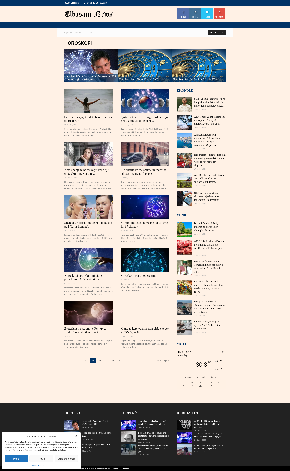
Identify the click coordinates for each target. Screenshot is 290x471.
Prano (16, 458)
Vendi (182, 215)
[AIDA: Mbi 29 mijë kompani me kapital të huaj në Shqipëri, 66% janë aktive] (184, 122)
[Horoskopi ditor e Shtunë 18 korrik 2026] (145, 65)
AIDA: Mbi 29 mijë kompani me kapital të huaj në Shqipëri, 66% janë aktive (209, 120)
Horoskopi (79, 32)
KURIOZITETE (189, 413)
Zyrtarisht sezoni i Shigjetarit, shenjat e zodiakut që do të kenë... (145, 119)
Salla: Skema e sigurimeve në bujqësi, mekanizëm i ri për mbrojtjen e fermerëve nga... (209, 102)
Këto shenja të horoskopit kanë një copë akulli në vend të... (86, 171)
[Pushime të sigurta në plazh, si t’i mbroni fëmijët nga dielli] (184, 449)
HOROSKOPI (74, 413)
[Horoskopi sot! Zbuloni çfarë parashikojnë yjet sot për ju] (88, 260)
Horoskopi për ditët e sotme (138, 275)
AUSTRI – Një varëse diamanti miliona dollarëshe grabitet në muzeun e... (207, 424)
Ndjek (195, 9)
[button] (76, 435)
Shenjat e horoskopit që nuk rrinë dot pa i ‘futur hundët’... (88, 224)
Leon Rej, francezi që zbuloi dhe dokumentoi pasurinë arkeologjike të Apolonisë (153, 436)
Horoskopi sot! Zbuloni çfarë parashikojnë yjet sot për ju (83, 277)
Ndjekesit (207, 9)
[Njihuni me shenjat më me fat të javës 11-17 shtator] (145, 207)
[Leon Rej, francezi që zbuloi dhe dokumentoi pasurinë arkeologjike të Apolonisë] (128, 436)
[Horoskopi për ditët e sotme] (145, 260)
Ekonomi (185, 90)
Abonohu (219, 9)
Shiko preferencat (66, 458)
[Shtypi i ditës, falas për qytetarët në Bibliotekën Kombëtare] (184, 327)
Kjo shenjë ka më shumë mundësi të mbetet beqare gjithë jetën (143, 171)
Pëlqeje (183, 9)
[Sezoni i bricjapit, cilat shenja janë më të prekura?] (88, 101)
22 (86, 360)
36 (113, 360)
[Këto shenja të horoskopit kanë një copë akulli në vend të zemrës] (88, 154)
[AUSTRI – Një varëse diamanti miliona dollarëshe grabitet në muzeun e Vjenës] (184, 425)
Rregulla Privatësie (38, 465)
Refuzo (41, 458)
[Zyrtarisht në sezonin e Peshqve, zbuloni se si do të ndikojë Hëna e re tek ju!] (88, 313)
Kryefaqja (68, 32)
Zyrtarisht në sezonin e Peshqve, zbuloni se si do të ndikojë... (85, 330)
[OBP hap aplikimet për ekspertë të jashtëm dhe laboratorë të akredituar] (184, 198)
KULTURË (129, 413)
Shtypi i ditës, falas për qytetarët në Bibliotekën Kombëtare (207, 325)
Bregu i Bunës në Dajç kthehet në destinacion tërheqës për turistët (206, 227)
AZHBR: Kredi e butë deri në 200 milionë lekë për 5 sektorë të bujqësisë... (209, 178)
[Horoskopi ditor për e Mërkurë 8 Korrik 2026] (199, 65)
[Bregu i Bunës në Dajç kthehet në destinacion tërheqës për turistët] (184, 229)
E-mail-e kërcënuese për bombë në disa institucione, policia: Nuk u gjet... (153, 448)
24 (100, 360)
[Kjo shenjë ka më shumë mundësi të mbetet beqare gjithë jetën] (145, 154)
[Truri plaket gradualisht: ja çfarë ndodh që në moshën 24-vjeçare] (128, 425)
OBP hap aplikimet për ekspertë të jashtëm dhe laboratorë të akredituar (206, 196)
